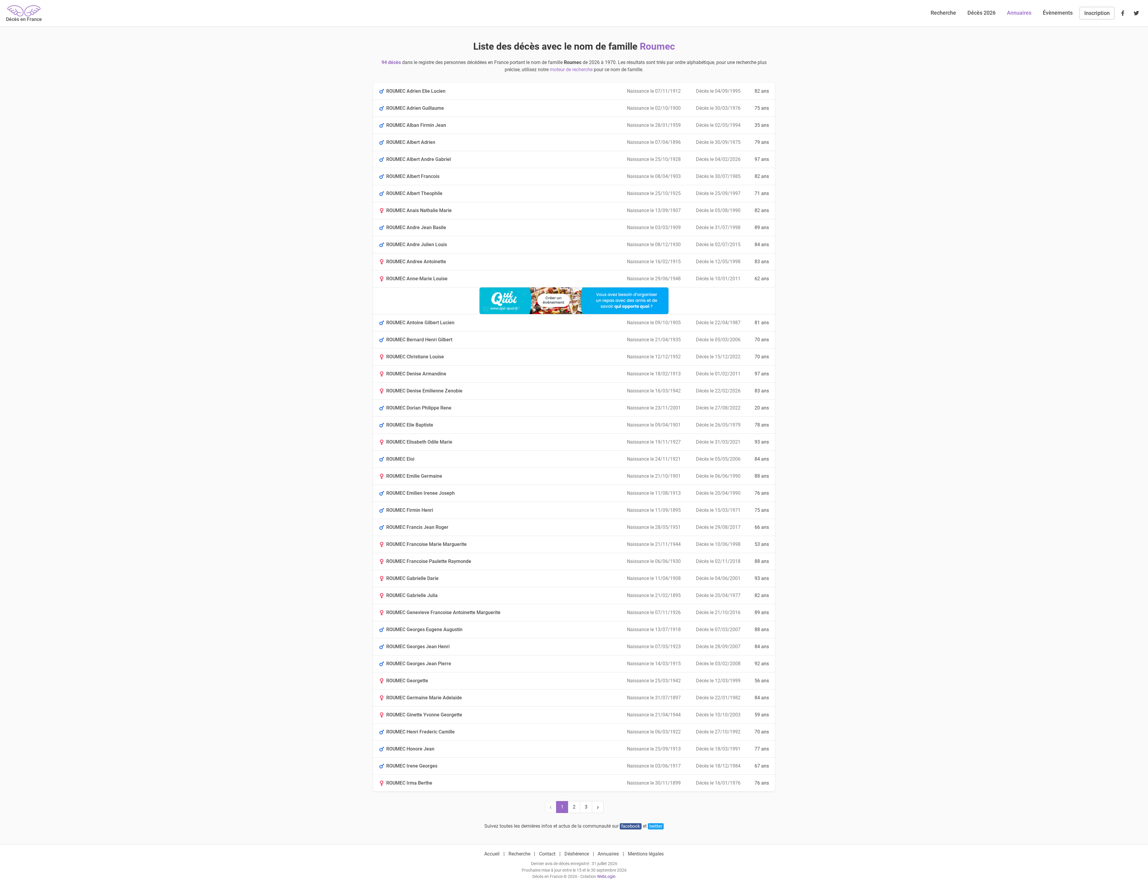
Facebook (630, 826)
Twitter (655, 826)
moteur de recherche (571, 69)
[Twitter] (1136, 13)
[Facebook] (1122, 13)
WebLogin (606, 876)
